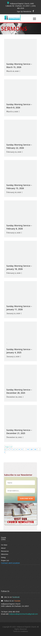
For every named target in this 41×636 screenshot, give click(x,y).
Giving (3, 557)
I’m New (4, 545)
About (3, 548)
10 (28, 449)
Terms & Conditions (20, 631)
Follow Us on (12, 601)
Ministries (4, 554)
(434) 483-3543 (13, 612)
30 (35, 449)
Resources (5, 551)
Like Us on (11, 597)
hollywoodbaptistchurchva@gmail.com (23, 614)
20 (31, 449)
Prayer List (5, 560)
